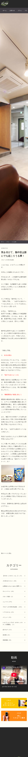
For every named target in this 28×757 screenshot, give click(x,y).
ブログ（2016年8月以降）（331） (13, 607)
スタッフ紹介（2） (8, 596)
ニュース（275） (8, 602)
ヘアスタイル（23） (8, 612)
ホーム (5, 10)
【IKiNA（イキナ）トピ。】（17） (13, 576)
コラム (20, 10)
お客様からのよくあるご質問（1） (12, 586)
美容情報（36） (7, 640)
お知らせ (12, 10)
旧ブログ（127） (7, 629)
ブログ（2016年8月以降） (8, 260)
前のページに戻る (6, 553)
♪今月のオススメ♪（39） (10, 581)
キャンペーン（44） (8, 591)
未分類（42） (7, 635)
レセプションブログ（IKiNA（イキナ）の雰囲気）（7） (13, 623)
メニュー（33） (7, 617)
